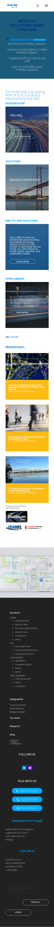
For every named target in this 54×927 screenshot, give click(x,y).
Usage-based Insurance (24, 654)
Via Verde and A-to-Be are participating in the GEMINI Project (26, 438)
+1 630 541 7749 (28, 799)
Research (15, 726)
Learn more (22, 261)
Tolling (16, 115)
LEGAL (18, 912)
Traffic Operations (17, 675)
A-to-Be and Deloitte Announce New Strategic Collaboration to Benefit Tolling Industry (26, 387)
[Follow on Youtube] (30, 768)
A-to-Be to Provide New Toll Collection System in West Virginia (26, 489)
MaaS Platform (20, 661)
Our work (15, 717)
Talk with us (28, 808)
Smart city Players (17, 705)
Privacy (35, 902)
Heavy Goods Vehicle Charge (26, 650)
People (14, 742)
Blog (12, 734)
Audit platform (20, 686)
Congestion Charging (23, 664)
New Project (27, 391)
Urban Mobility (16, 657)
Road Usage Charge (23, 646)
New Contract (29, 492)
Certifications (16, 743)
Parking (18, 668)
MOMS (17, 672)
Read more (23, 312)
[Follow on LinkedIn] (24, 768)
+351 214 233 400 (28, 790)
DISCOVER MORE (22, 136)
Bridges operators (25, 180)
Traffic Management (23, 679)
